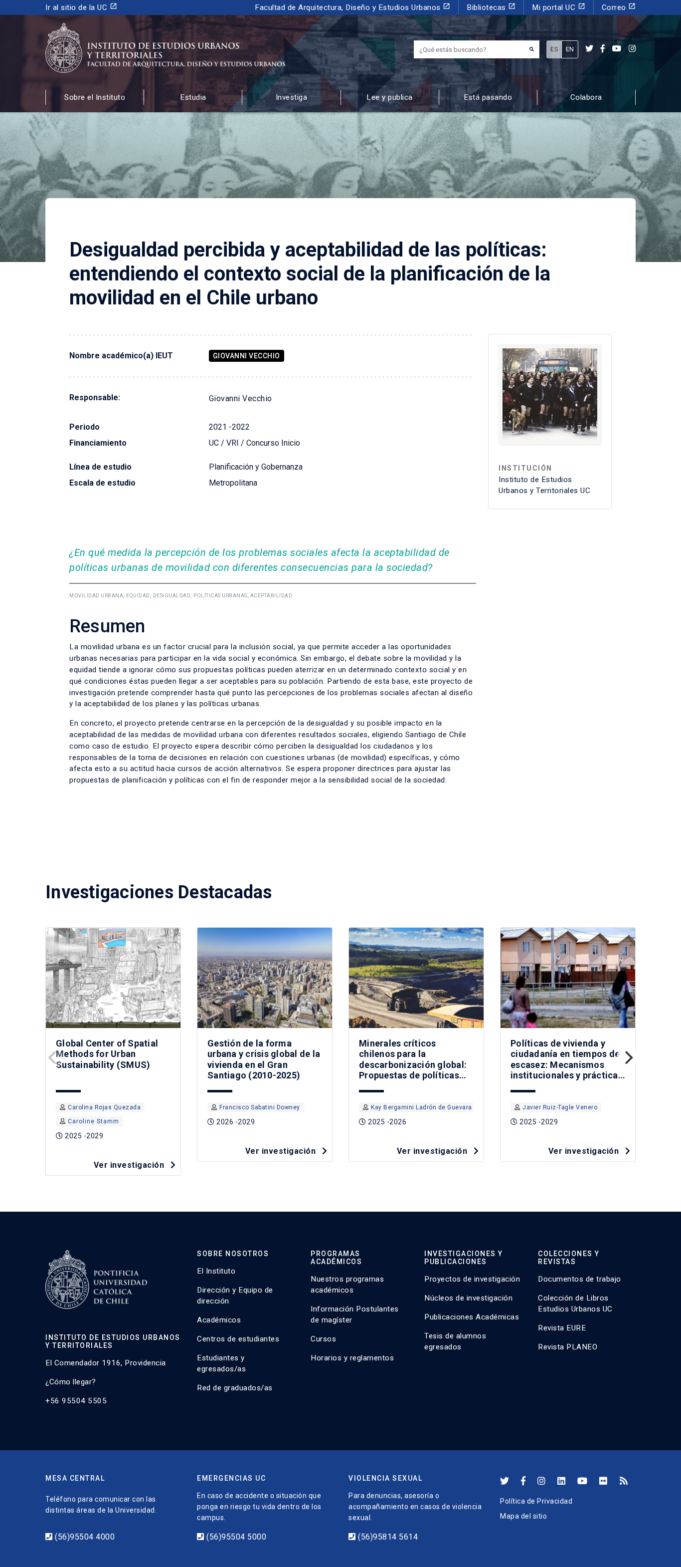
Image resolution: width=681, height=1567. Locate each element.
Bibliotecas (491, 7)
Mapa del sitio (523, 1516)
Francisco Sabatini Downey (259, 1107)
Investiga (292, 97)
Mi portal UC (558, 7)
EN (570, 49)
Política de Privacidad (536, 1501)
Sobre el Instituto (94, 97)
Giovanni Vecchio (246, 356)
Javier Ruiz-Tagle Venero (559, 1107)
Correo (619, 7)
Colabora (586, 97)
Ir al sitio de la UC (81, 7)
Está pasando (488, 97)
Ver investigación (130, 1165)
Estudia (193, 97)
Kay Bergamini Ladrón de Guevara (421, 1107)
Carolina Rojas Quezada (104, 1107)
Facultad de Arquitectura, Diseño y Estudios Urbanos (352, 7)
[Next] (628, 1057)
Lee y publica (389, 97)
